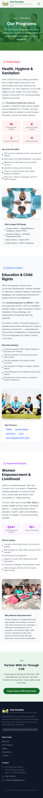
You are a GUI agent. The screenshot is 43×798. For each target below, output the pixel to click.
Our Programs (7, 745)
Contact (5, 756)
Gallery (4, 748)
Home (15, 18)
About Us (5, 741)
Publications (6, 752)
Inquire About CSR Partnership (21, 691)
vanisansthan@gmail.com (15, 780)
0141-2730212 (10, 776)
